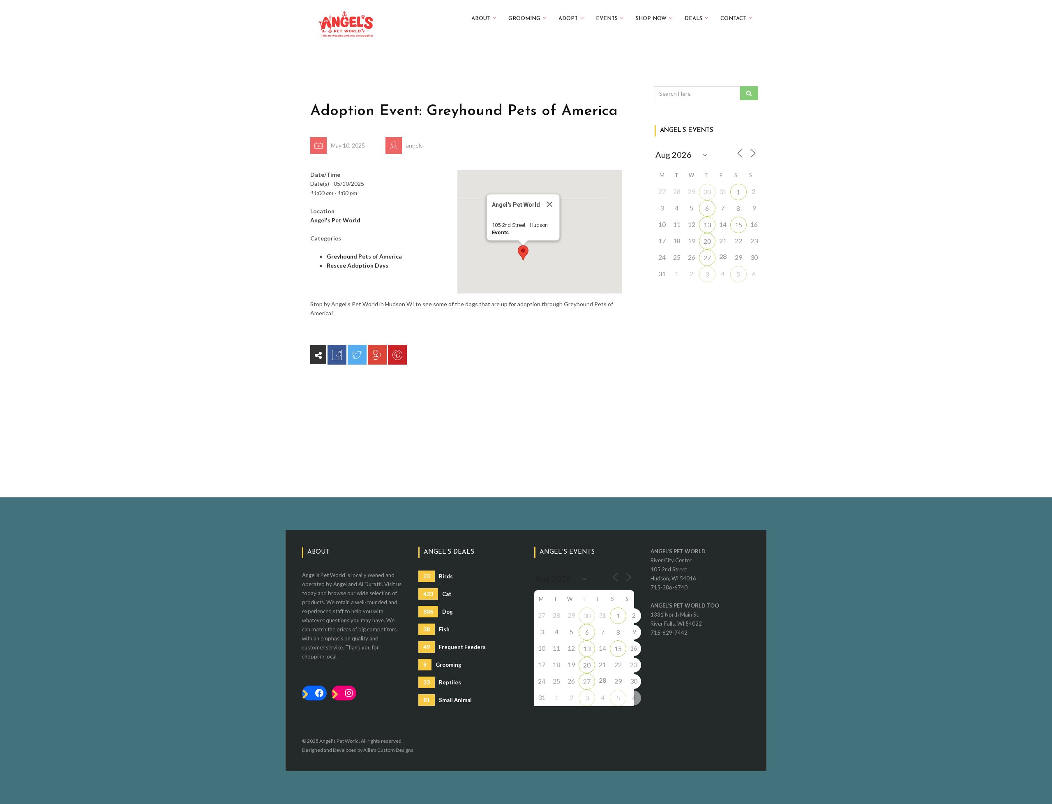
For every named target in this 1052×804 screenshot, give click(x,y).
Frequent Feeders (454, 646)
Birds (438, 576)
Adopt (568, 18)
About (480, 18)
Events (607, 18)
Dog (438, 611)
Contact (733, 18)
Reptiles (442, 682)
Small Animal (447, 699)
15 (738, 225)
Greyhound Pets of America (364, 256)
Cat (437, 593)
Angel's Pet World (335, 220)
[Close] (549, 204)
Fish (436, 629)
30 (707, 192)
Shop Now (651, 18)
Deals (693, 18)
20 (707, 241)
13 (707, 225)
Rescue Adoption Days (357, 265)
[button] (523, 253)
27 (707, 257)
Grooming (524, 18)
